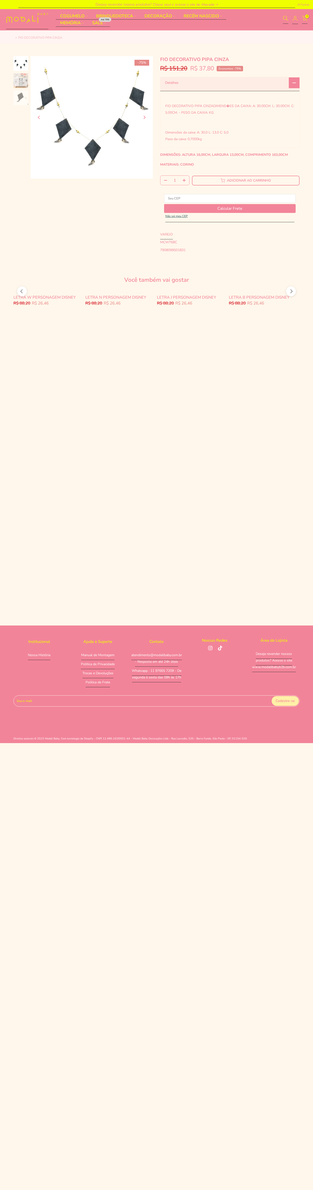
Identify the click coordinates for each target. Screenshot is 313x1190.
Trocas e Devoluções (97, 673)
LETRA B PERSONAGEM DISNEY (259, 297)
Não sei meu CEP (176, 216)
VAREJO (166, 234)
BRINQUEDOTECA (114, 16)
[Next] (144, 117)
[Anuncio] (156, 4)
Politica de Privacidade (98, 664)
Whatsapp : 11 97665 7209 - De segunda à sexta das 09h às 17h (156, 674)
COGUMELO (72, 16)
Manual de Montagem (97, 655)
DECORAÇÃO (158, 16)
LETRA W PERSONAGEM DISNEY (44, 297)
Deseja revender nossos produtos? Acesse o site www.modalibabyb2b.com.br (274, 660)
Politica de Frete (98, 682)
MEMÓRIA (70, 23)
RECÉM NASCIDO (201, 16)
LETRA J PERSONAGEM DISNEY (186, 297)
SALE (101, 23)
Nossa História (39, 655)
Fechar (10, 4)
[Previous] (39, 117)
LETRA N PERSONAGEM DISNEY (115, 297)
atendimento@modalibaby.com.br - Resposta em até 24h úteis (156, 658)
